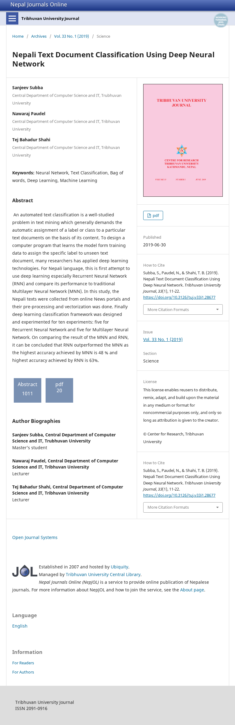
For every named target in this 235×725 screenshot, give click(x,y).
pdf (155, 215)
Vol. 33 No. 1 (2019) (71, 36)
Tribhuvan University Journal (50, 18)
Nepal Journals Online (38, 4)
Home (18, 36)
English (20, 626)
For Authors (23, 672)
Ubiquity (119, 567)
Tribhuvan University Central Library (103, 574)
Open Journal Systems (35, 537)
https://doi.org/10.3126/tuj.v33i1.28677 (179, 297)
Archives (39, 36)
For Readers (23, 663)
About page (192, 590)
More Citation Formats (168, 309)
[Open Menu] (12, 18)
